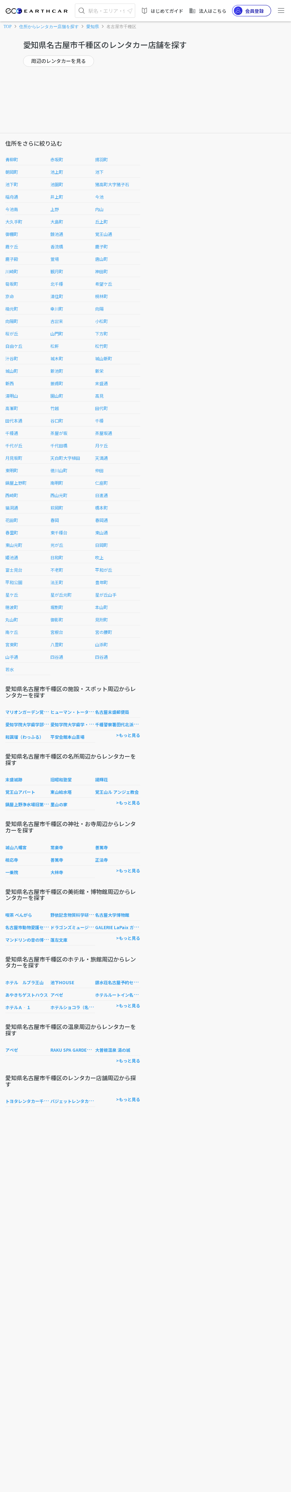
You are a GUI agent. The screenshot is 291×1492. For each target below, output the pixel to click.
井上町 (56, 197)
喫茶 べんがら (18, 915)
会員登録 (254, 10)
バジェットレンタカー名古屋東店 (82, 1101)
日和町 (56, 557)
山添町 (101, 644)
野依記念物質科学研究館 (73, 915)
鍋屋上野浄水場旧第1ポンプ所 (34, 804)
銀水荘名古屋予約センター (120, 982)
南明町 (56, 483)
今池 (99, 197)
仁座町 (101, 483)
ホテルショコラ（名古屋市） (78, 1007)
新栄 (99, 371)
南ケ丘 (11, 632)
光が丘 (56, 545)
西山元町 (58, 495)
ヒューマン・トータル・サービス (82, 712)
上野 (54, 209)
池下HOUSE (62, 982)
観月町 (56, 271)
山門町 (56, 333)
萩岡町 (56, 508)
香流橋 (56, 246)
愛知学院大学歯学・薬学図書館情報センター (93, 724)
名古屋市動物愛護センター (30, 927)
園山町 (56, 396)
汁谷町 (11, 358)
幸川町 (56, 309)
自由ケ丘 (13, 346)
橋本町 (101, 508)
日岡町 (101, 545)
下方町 (101, 333)
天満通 (101, 458)
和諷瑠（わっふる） (24, 737)
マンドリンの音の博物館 (28, 940)
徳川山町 (58, 470)
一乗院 (11, 872)
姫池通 (11, 557)
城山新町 (103, 358)
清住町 (56, 296)
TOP (8, 26)
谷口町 (56, 421)
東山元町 (13, 545)
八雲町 (56, 644)
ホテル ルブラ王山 (24, 982)
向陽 (99, 309)
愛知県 (92, 26)
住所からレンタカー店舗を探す (49, 26)
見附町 (101, 619)
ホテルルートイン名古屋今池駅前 (127, 995)
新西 (9, 383)
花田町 (11, 520)
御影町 (56, 619)
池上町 (56, 172)
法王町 (56, 582)
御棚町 (11, 234)
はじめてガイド (167, 10)
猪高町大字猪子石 (112, 184)
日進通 (101, 495)
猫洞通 (11, 508)
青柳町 (11, 159)
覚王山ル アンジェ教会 (117, 792)
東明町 (11, 470)
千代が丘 (13, 445)
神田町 (101, 271)
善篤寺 (101, 847)
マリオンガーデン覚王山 (28, 712)
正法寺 (101, 860)
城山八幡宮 (16, 847)
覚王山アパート (20, 792)
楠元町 (11, 309)
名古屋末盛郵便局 (112, 712)
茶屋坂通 (103, 433)
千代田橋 (58, 445)
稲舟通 (11, 197)
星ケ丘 (11, 595)
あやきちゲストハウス (26, 995)
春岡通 (101, 520)
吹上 (99, 557)
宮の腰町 (103, 632)
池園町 (56, 184)
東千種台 (58, 532)
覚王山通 (103, 234)
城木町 (56, 358)
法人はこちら (212, 10)
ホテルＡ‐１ (18, 1007)
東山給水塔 (61, 792)
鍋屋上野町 (16, 483)
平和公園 (13, 582)
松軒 (54, 346)
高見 (99, 396)
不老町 (56, 570)
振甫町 (56, 383)
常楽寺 (56, 847)
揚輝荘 (101, 779)
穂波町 (11, 607)
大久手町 (13, 222)
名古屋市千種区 (121, 26)
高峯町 (11, 408)
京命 (9, 296)
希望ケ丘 (103, 284)
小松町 (101, 321)
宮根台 (56, 632)
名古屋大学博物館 (112, 915)
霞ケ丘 (11, 246)
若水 (9, 669)
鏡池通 (56, 234)
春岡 (54, 520)
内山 (99, 209)
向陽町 (11, 321)
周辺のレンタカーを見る (58, 60)
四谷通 (56, 657)
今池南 (11, 209)
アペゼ (56, 995)
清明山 (11, 396)
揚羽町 (101, 159)
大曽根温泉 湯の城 (112, 1050)
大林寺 (56, 872)
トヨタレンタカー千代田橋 (30, 1101)
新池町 (56, 371)
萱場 (54, 259)
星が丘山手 (105, 595)
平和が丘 (103, 570)
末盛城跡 (13, 779)
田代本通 (13, 421)
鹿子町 (101, 246)
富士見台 (13, 570)
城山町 (11, 371)
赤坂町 (56, 159)
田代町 (101, 408)
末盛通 (101, 383)
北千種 (56, 284)
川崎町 (11, 271)
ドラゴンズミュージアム (73, 927)
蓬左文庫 (58, 940)
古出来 (56, 321)
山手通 (11, 657)
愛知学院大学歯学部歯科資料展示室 (39, 724)
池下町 (11, 184)
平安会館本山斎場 (67, 737)
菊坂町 (11, 284)
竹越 (54, 408)
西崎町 (11, 495)
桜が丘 (11, 333)
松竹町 (101, 346)
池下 (99, 172)
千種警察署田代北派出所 (118, 724)
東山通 (101, 532)
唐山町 (101, 259)
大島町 (56, 222)
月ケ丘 (101, 445)
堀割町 (56, 607)
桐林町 (101, 296)
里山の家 (58, 804)
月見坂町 (13, 458)
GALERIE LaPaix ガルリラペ (123, 927)
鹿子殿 (11, 259)
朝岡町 (11, 172)
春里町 (11, 532)
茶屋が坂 (58, 433)
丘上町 (101, 222)
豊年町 (101, 582)
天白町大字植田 (65, 458)
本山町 (101, 607)
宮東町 (11, 644)
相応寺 (11, 860)
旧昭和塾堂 (61, 779)
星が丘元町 (61, 595)
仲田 (99, 470)
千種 (99, 421)
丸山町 (11, 619)
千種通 (11, 433)
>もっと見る (128, 735)
